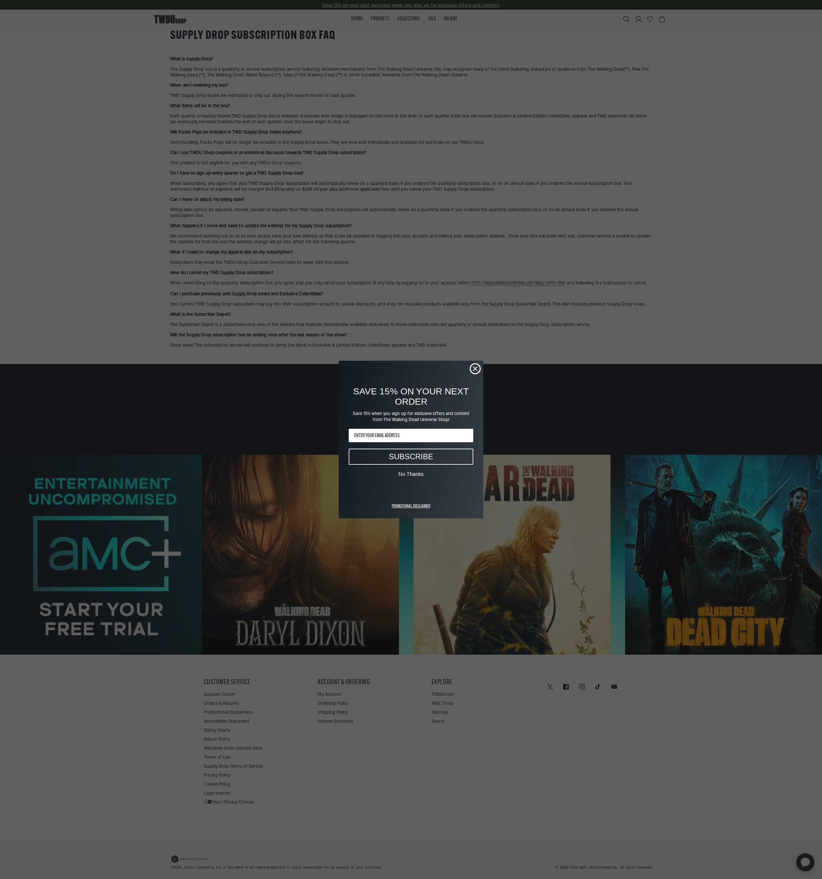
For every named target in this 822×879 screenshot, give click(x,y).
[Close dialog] (475, 369)
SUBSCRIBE (411, 456)
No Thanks (411, 474)
